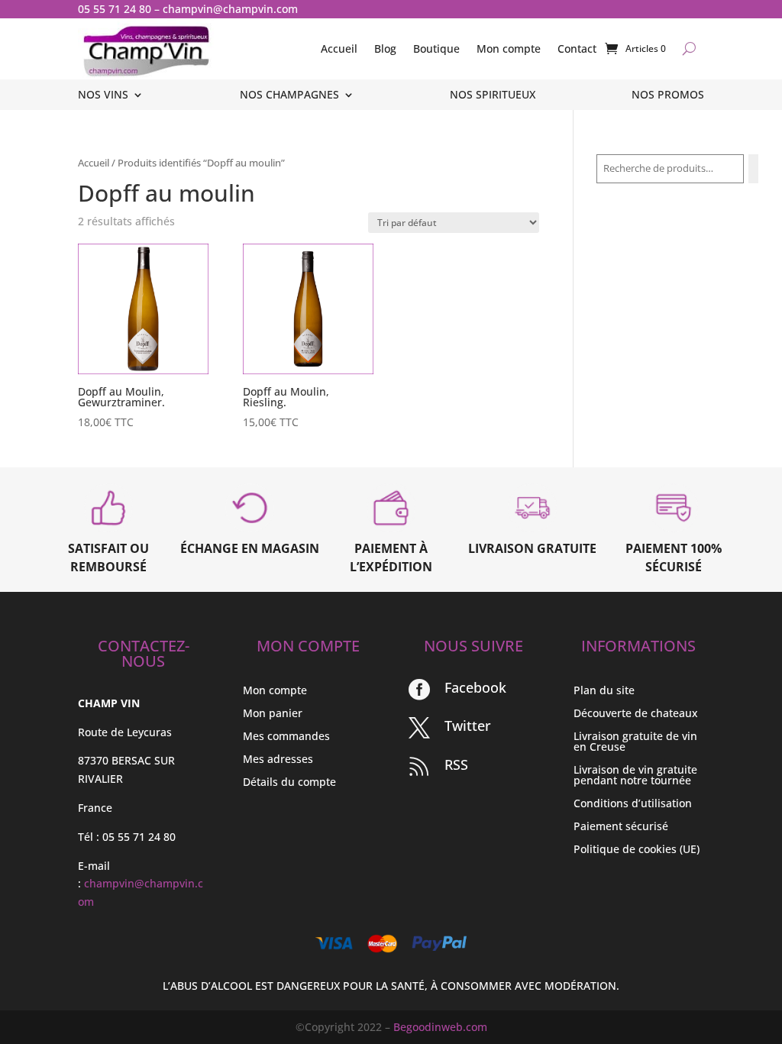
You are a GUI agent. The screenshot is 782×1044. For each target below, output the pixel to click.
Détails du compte (289, 783)
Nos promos (668, 95)
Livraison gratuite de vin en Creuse (635, 742)
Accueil (339, 48)
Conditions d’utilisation (633, 804)
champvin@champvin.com (230, 9)
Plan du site (604, 691)
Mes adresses (278, 760)
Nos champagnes (289, 95)
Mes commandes (286, 737)
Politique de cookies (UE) (637, 850)
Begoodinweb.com (440, 1027)
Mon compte (509, 48)
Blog (385, 48)
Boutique (436, 48)
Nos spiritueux (492, 95)
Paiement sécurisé (621, 827)
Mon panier (272, 714)
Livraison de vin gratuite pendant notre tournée (635, 775)
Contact (576, 48)
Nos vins (103, 95)
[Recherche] (753, 168)
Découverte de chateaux (636, 714)
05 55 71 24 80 (114, 9)
